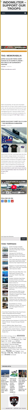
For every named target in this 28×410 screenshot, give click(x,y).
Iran (6, 341)
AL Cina (14, 336)
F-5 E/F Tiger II (16, 114)
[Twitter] (9, 201)
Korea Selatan (16, 342)
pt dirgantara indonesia (6, 349)
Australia (4, 337)
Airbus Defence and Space (6, 336)
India (24, 339)
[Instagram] (5, 201)
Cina (13, 337)
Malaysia (13, 346)
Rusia (9, 351)
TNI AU (17, 353)
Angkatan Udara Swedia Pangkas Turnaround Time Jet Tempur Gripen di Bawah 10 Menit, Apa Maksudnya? (18, 299)
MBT (17, 346)
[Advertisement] (14, 29)
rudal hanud (3, 351)
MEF (20, 346)
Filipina (21, 339)
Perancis (4, 347)
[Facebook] (2, 201)
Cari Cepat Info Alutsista (7, 236)
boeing (8, 337)
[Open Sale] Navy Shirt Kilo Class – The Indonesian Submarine (14, 122)
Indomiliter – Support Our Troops (16, 408)
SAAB (13, 351)
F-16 (9, 339)
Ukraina (7, 354)
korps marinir (5, 344)
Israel (9, 341)
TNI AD (3, 353)
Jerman (17, 341)
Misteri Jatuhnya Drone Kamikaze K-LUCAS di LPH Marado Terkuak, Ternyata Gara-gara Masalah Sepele (14, 322)
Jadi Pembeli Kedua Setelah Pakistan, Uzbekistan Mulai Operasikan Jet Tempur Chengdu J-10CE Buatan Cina (14, 330)
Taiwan (22, 351)
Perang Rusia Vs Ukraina (15, 347)
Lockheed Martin (5, 346)
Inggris (3, 341)
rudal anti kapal (23, 349)
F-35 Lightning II (15, 339)
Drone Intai (24, 337)
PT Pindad (14, 349)
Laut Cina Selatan (14, 344)
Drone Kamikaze (4, 339)
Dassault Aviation (19, 337)
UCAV (2, 354)
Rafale (18, 349)
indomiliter (3, 66)
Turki (24, 353)
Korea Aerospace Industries (6, 342)
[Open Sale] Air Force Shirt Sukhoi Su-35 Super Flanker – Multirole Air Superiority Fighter (12, 61)
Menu (3, 13)
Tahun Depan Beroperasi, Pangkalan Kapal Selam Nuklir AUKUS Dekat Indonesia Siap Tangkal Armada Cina (18, 261)
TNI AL (10, 352)
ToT (22, 353)
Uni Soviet (13, 354)
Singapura (17, 351)
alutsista (21, 335)
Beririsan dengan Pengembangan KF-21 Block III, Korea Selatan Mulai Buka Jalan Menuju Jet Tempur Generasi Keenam (14, 317)
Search (23, 238)
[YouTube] (12, 201)
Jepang (13, 341)
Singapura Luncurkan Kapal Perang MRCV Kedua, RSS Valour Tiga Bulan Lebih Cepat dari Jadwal (18, 267)
